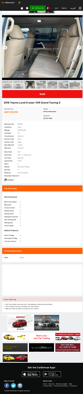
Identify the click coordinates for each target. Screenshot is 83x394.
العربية (73, 8)
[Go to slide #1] (7, 85)
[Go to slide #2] (18, 85)
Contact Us (73, 386)
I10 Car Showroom (49, 111)
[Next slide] (79, 48)
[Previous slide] (5, 48)
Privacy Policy (47, 386)
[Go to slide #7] (74, 85)
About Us (52, 384)
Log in (56, 8)
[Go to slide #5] (52, 85)
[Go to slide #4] (41, 85)
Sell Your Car (39, 8)
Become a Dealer (61, 384)
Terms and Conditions (61, 386)
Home (45, 384)
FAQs (70, 384)
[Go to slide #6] (63, 85)
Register (64, 8)
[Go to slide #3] (30, 85)
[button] (19, 2)
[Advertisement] (42, 280)
